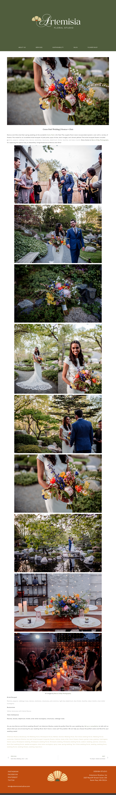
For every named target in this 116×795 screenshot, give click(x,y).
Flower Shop (92, 47)
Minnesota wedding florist (71, 742)
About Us (22, 47)
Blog (76, 47)
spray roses (57, 744)
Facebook (13, 774)
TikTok (11, 780)
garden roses (88, 739)
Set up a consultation (91, 726)
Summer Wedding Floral (66, 736)
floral (71, 739)
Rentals (55, 736)
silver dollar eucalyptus (45, 744)
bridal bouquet (38, 739)
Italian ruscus (11, 742)
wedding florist (12, 747)
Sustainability (58, 47)
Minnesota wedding (56, 742)
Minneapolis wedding (23, 742)
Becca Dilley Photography (100, 140)
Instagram (13, 772)
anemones (10, 739)
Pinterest (13, 777)
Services (39, 47)
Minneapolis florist (46, 736)
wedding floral (101, 744)
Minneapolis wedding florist (40, 742)
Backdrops (23, 736)
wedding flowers (23, 747)
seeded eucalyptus (31, 744)
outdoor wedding (86, 742)
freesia (81, 739)
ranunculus (102, 742)
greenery (96, 739)
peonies (95, 742)
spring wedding (67, 744)
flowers (76, 739)
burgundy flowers (49, 739)
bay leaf (29, 739)
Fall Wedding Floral (33, 736)
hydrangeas (103, 739)
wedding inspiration (35, 747)
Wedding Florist (98, 736)
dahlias (57, 739)
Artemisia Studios (13, 736)
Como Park (50, 135)
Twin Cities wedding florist (83, 736)
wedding (93, 744)
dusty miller (65, 739)
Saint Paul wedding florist (15, 744)
